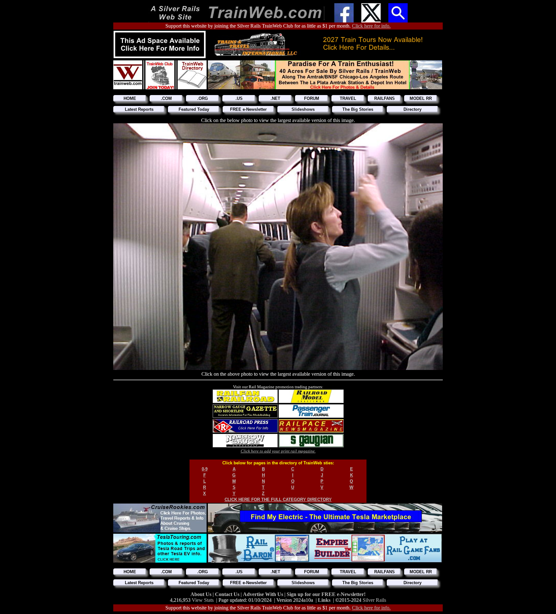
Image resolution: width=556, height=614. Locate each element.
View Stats (203, 600)
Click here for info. (371, 26)
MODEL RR (421, 98)
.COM (166, 98)
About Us (201, 594)
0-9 (205, 469)
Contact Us (228, 594)
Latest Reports (139, 109)
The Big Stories (357, 109)
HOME (130, 98)
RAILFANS (384, 98)
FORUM (311, 98)
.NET (275, 98)
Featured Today (194, 109)
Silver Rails (374, 600)
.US (239, 98)
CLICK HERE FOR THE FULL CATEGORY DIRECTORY (278, 499)
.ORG (202, 98)
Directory (412, 109)
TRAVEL (348, 98)
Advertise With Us (263, 594)
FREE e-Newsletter (248, 109)
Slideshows (303, 109)
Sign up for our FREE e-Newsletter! (326, 594)
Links (324, 600)
